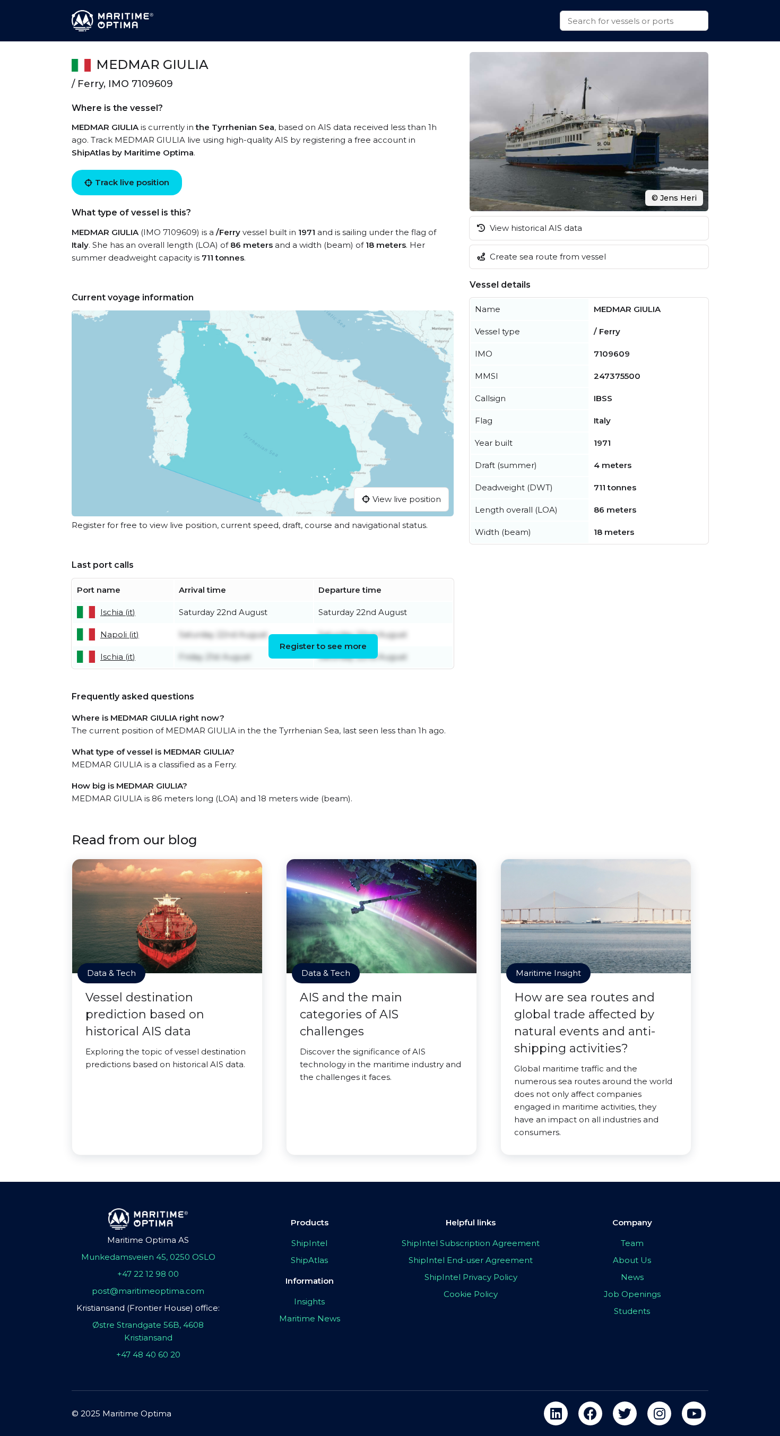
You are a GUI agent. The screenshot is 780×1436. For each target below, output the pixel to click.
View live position (406, 499)
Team (632, 1243)
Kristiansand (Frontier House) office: (148, 1308)
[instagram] (659, 1413)
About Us (632, 1260)
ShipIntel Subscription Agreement (471, 1243)
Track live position (132, 182)
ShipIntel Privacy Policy (470, 1277)
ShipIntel (309, 1243)
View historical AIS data (535, 228)
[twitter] (625, 1413)
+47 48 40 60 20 (148, 1355)
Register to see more (323, 646)
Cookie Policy (471, 1294)
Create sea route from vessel (547, 257)
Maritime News (309, 1318)
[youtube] (694, 1413)
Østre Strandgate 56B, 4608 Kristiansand (148, 1331)
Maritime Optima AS (148, 1240)
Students (632, 1311)
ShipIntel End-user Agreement (471, 1260)
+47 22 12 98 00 (148, 1274)
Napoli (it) (119, 634)
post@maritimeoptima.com (148, 1291)
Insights (309, 1301)
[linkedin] (556, 1413)
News (632, 1277)
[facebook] (590, 1413)
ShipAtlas (309, 1260)
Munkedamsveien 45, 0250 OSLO (148, 1257)
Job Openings (632, 1294)
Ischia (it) (117, 612)
